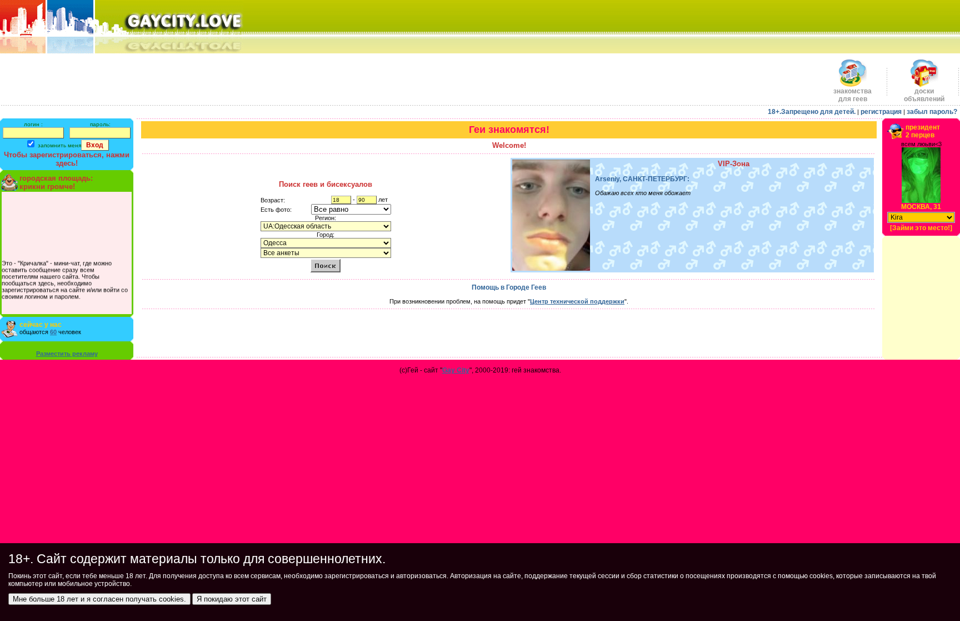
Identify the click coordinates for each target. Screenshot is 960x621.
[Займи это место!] (921, 228)
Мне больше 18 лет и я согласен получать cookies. (99, 599)
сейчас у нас (40, 325)
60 (53, 332)
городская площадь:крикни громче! (56, 182)
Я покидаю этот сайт (232, 599)
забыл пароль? (932, 112)
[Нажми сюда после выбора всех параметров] (325, 265)
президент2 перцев (923, 131)
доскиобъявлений (924, 95)
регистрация (881, 112)
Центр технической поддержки (577, 301)
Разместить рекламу (67, 353)
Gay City (455, 370)
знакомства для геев (852, 95)
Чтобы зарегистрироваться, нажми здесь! (66, 159)
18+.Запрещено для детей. (812, 112)
